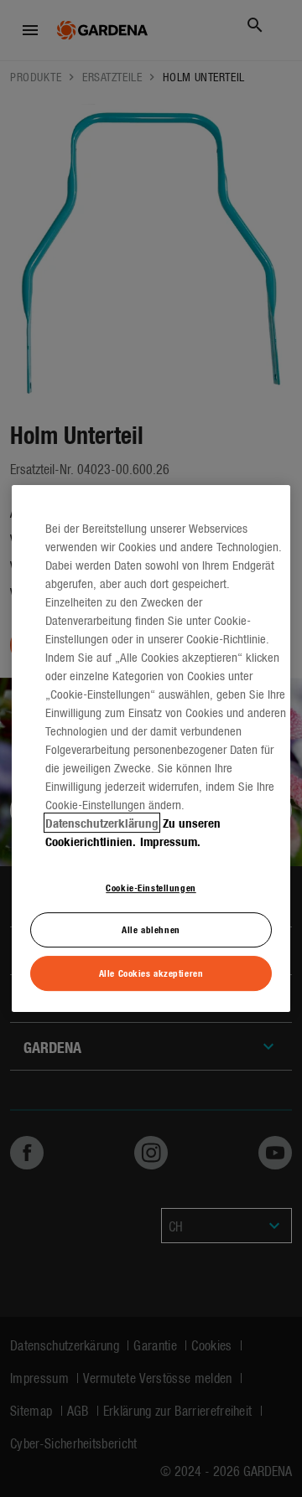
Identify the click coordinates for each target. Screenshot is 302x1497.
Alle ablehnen (151, 930)
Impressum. (170, 841)
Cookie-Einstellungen (150, 887)
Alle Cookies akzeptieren (151, 972)
